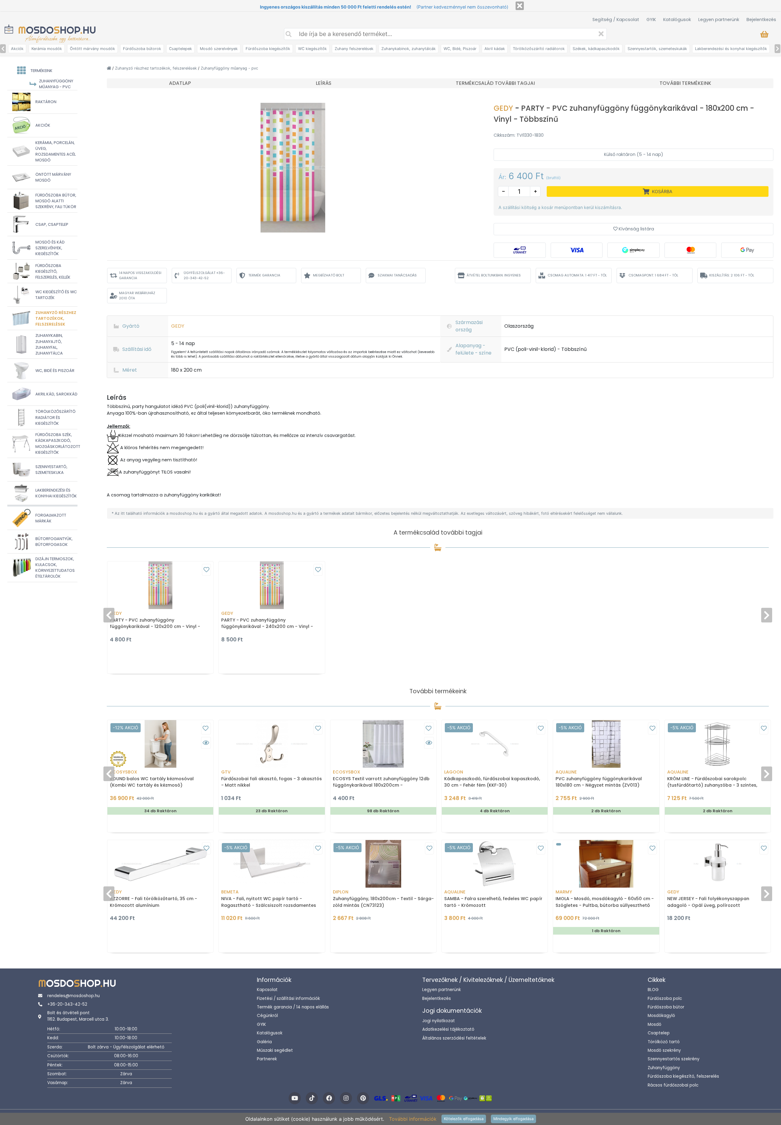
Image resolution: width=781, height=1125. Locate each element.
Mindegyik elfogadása (513, 1118)
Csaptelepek (180, 48)
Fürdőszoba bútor (666, 1007)
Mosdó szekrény (664, 1050)
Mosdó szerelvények (219, 48)
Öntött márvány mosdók (92, 48)
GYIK (651, 19)
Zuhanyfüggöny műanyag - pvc (229, 68)
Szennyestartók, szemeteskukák (657, 48)
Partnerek (267, 1059)
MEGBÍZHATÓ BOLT (328, 275)
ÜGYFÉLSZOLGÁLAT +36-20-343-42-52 (204, 275)
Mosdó (654, 1024)
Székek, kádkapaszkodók (596, 48)
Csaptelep (659, 1033)
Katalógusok (677, 19)
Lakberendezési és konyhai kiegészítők (731, 48)
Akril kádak (494, 48)
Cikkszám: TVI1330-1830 (519, 135)
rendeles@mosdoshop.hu (73, 996)
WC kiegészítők (312, 48)
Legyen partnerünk (718, 19)
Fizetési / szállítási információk (288, 998)
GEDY (504, 108)
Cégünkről (267, 1016)
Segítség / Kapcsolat (615, 19)
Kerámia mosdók (46, 48)
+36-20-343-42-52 (67, 1004)
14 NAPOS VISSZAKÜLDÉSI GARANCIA (140, 275)
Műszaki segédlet (275, 1050)
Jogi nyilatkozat (438, 1021)
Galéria (264, 1042)
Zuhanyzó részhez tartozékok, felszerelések (156, 68)
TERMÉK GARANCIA (264, 275)
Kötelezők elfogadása (464, 1118)
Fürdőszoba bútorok (142, 48)
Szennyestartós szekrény (674, 1059)
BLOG (653, 990)
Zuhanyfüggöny (664, 1068)
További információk (413, 1119)
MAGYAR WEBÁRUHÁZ (137, 295)
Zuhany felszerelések (354, 48)
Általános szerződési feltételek (454, 1038)
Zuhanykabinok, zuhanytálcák (408, 48)
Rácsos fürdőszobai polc (673, 1085)
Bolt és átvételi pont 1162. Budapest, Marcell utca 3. (78, 1016)
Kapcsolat (267, 990)
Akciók (17, 48)
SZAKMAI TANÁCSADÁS (397, 275)
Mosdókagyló (661, 1016)
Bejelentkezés (761, 19)
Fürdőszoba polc (665, 998)
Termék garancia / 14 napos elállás (293, 1007)
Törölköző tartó (664, 1042)
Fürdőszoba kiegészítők (268, 48)
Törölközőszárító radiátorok (539, 48)
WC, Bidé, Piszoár (460, 48)
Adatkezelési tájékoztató (448, 1029)
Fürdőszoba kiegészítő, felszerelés (683, 1076)
